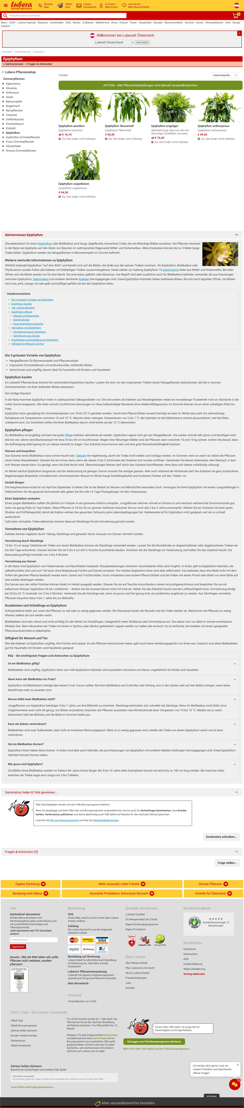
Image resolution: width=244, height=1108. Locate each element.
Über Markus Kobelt (136, 962)
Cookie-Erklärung (192, 964)
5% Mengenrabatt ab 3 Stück (141, 919)
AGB (185, 959)
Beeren (77, 22)
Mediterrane (102, 22)
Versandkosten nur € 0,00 (82, 1001)
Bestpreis (43, 22)
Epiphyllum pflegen (21, 311)
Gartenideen (57, 22)
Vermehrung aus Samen (26, 335)
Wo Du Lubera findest (137, 972)
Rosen (133, 22)
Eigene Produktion (136, 929)
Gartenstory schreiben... (221, 836)
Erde (227, 22)
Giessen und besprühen (26, 315)
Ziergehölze (145, 22)
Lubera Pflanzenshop (20, 72)
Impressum (189, 949)
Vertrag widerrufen (194, 974)
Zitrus (114, 22)
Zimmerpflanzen (214, 22)
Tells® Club (17, 1020)
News (4, 22)
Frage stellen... (227, 863)
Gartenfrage (99, 1038)
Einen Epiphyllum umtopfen (28, 323)
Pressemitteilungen (136, 977)
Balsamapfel (14, 101)
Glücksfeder (13, 146)
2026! (12, 22)
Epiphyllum (39, 52)
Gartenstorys (18, 1040)
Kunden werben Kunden (24, 1035)
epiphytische (171, 270)
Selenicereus (41, 279)
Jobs (128, 982)
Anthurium (12, 92)
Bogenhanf (13, 106)
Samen (199, 22)
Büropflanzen (14, 110)
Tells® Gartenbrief (21, 1045)
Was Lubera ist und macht (140, 967)
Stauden (158, 22)
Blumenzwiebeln (174, 22)
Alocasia (11, 88)
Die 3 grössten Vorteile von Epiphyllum (32, 299)
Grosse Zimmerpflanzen (21, 150)
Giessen (81, 455)
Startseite (6, 52)
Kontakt (130, 987)
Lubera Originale (27, 22)
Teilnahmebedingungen (106, 820)
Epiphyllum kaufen (21, 303)
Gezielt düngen (21, 319)
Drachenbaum (15, 123)
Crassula (11, 115)
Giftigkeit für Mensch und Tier (27, 343)
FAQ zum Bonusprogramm (64, 820)
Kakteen (84, 279)
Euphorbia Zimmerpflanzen (23, 137)
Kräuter (123, 22)
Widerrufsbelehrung (194, 969)
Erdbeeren (88, 22)
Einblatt (11, 128)
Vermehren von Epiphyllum (26, 327)
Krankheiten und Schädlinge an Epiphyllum (34, 339)
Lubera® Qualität (135, 914)
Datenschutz (190, 954)
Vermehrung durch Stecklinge (29, 331)
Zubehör (5, 26)
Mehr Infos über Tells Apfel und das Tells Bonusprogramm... (157, 1048)
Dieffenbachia (15, 119)
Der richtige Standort (23, 307)
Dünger (236, 22)
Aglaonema (13, 83)
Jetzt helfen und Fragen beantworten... (33, 1087)
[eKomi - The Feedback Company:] (194, 922)
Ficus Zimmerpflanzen (20, 141)
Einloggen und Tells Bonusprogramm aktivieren (154, 1041)
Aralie (9, 97)
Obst (68, 22)
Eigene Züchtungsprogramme (142, 924)
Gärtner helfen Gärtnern (24, 1030)
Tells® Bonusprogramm (24, 1025)
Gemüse (189, 22)
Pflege (69, 435)
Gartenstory (111, 1035)
